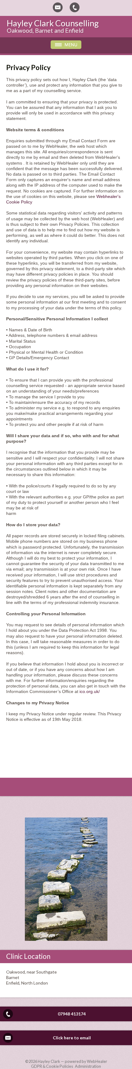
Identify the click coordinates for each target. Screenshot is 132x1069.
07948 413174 (72, 1013)
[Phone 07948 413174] (75, 7)
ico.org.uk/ (90, 691)
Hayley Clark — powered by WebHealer (72, 1061)
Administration (88, 1066)
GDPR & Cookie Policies (52, 1066)
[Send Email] (58, 7)
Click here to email (72, 1037)
